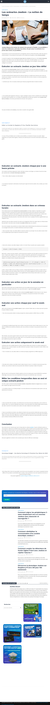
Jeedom (11, 6)
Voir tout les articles (43, 583)
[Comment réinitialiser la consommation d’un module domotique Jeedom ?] (9, 533)
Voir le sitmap (45, 702)
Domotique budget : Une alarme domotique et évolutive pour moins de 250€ (25, 453)
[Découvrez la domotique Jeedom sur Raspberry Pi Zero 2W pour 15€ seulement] (9, 567)
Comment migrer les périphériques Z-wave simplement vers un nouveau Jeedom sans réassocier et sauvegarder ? (33, 515)
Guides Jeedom (16, 6)
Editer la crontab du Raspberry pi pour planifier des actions (20, 125)
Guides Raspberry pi (6, 122)
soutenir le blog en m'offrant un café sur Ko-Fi (30, 475)
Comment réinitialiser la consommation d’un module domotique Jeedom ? (29, 533)
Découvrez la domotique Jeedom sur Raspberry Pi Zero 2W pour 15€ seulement (32, 568)
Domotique (7, 6)
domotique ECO (5, 450)
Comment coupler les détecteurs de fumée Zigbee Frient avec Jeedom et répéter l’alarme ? (32, 551)
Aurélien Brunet (14, 17)
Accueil (3, 6)
